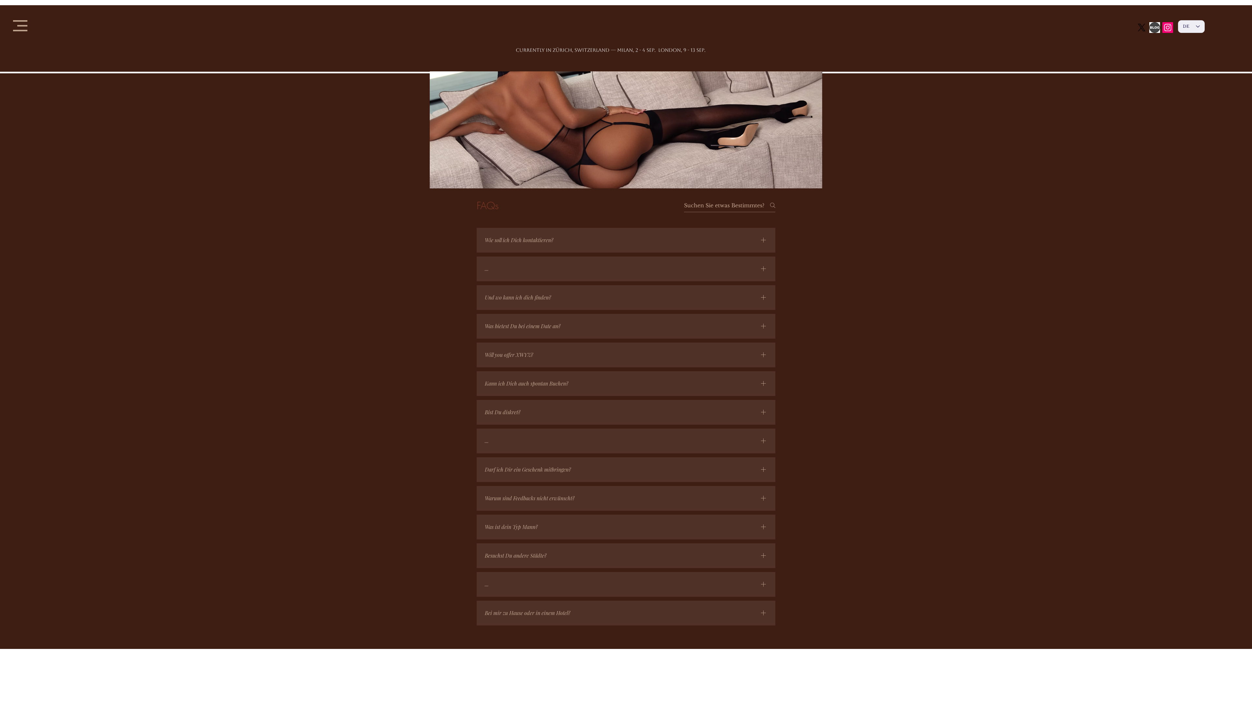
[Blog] (1154, 27)
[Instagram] (1167, 27)
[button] (20, 25)
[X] (1141, 27)
